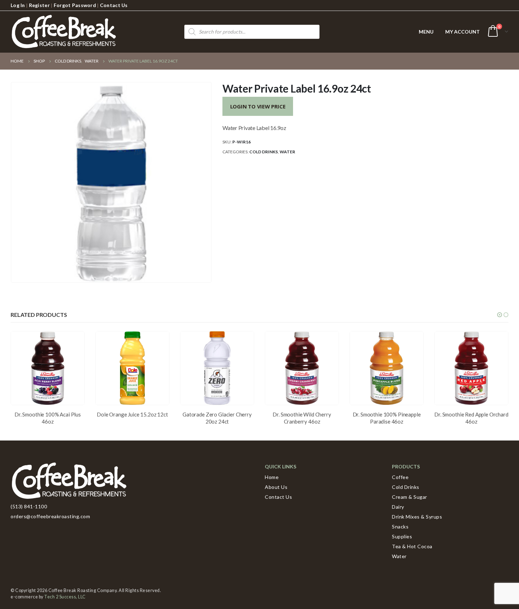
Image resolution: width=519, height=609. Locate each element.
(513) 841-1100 (29, 506)
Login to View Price (258, 106)
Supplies (402, 536)
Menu (426, 32)
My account (462, 32)
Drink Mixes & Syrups (417, 517)
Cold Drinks (263, 151)
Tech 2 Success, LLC (65, 596)
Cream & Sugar (409, 497)
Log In (18, 5)
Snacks (400, 527)
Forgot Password (75, 5)
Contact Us (114, 5)
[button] (499, 315)
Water (287, 151)
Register (39, 5)
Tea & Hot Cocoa (412, 546)
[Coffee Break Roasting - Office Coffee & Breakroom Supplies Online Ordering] (64, 31)
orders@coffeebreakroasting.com (50, 516)
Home (272, 477)
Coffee (400, 477)
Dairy (398, 507)
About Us (276, 487)
